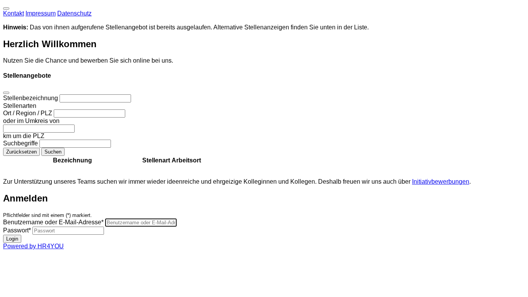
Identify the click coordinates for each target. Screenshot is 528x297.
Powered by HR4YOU (33, 246)
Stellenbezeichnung (31, 98)
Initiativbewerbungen (440, 181)
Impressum (41, 13)
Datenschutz (74, 13)
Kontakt (13, 13)
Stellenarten (19, 105)
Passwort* (17, 230)
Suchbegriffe (21, 143)
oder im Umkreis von (31, 121)
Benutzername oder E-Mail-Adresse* (53, 222)
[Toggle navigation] (6, 8)
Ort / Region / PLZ (28, 113)
